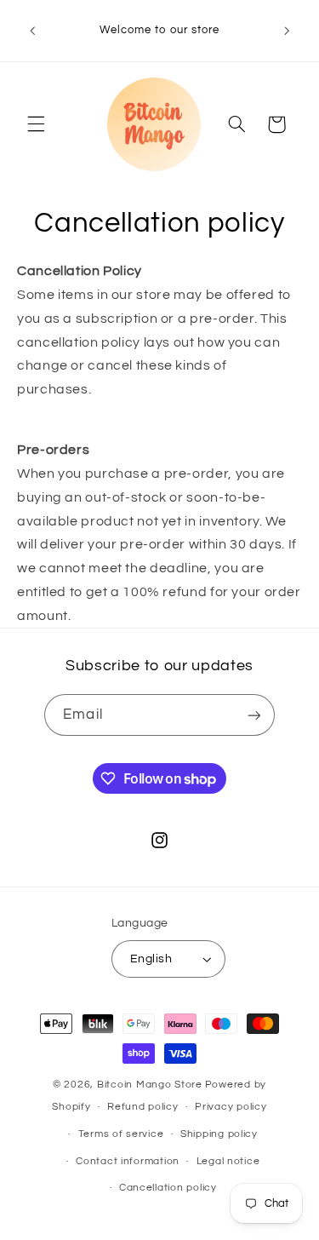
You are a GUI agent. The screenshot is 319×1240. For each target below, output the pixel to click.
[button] (35, 124)
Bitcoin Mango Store (149, 1084)
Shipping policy (219, 1134)
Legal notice (228, 1161)
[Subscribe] (253, 715)
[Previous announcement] (32, 30)
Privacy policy (230, 1106)
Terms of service (121, 1134)
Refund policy (143, 1106)
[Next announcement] (286, 30)
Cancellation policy (168, 1187)
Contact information (127, 1161)
